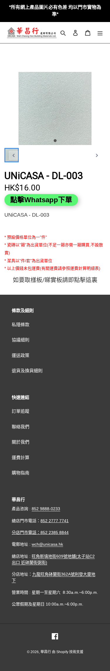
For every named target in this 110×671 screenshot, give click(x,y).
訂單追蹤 (20, 411)
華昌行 (46, 652)
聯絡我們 (20, 426)
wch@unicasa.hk (47, 544)
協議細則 (20, 339)
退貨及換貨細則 (27, 370)
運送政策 (20, 355)
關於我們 (20, 441)
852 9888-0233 (46, 508)
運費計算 (20, 457)
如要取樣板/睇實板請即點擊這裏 (55, 280)
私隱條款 (20, 324)
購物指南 (20, 472)
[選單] (100, 32)
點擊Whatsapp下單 (41, 200)
